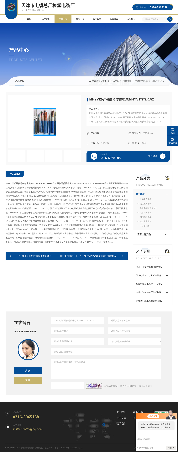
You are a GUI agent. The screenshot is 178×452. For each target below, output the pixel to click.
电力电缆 (127, 81)
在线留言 (114, 19)
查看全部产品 (144, 234)
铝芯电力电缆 (145, 221)
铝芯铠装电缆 (145, 212)
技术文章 (97, 19)
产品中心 (63, 19)
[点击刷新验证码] (94, 386)
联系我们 (131, 19)
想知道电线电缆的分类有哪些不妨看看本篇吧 (153, 301)
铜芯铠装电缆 (145, 217)
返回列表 (69, 256)
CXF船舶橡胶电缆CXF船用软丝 (36, 256)
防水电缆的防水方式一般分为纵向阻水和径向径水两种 (153, 275)
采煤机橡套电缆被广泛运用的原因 (151, 284)
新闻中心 (80, 19)
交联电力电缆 (141, 81)
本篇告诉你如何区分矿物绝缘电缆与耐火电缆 (153, 292)
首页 (29, 19)
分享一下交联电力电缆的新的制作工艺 (153, 267)
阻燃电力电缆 (145, 199)
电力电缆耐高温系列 (148, 208)
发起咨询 (171, 448)
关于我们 (46, 19)
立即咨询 (152, 156)
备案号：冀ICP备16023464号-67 (69, 448)
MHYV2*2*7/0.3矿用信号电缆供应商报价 (102, 256)
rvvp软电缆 (144, 226)
